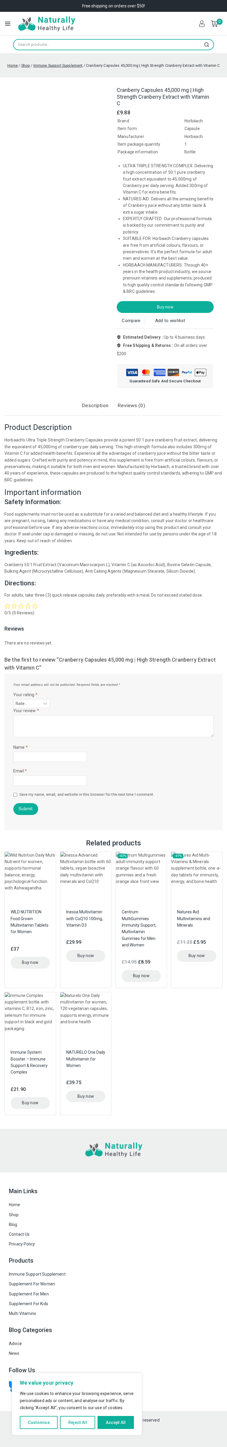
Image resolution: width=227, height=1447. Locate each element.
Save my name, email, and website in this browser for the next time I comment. (87, 794)
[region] (77, 1404)
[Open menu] (7, 23)
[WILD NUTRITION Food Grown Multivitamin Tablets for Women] (30, 877)
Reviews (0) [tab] (131, 405)
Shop (14, 1214)
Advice (15, 1343)
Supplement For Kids (28, 1303)
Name (20, 747)
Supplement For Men (29, 1294)
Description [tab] (95, 405)
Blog (13, 1224)
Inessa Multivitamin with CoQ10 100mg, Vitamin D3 (84, 919)
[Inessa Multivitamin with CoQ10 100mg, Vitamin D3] (85, 877)
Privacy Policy (22, 1244)
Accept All (116, 1422)
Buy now (165, 307)
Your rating (25, 694)
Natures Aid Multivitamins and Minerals (193, 919)
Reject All (77, 1422)
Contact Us (19, 1234)
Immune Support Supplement (37, 1274)
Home (14, 1204)
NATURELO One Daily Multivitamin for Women (85, 1059)
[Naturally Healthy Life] (46, 23)
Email (20, 771)
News (14, 1353)
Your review (26, 710)
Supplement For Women (32, 1284)
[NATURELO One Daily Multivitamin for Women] (85, 1017)
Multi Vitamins (22, 1313)
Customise (39, 1422)
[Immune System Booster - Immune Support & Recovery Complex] (30, 1017)
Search (208, 44)
